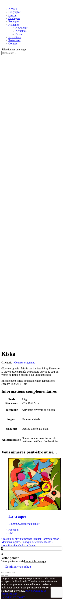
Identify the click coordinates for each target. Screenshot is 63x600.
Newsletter (21, 27)
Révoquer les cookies (13, 596)
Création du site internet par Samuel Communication (30, 538)
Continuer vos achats (18, 566)
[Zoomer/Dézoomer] (13, 572)
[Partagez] (6, 572)
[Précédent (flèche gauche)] (2, 575)
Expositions (14, 37)
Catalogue (14, 18)
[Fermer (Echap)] (2, 572)
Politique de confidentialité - (37, 541)
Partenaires (14, 40)
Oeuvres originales (24, 362)
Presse (18, 34)
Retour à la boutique (35, 561)
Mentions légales (10, 541)
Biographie (14, 12)
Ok (26, 590)
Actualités (13, 24)
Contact (12, 43)
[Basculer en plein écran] (9, 572)
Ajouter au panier (29, 523)
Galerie (12, 15)
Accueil (12, 8)
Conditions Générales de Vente (18, 545)
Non (30, 590)
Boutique (13, 21)
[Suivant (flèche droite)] (6, 575)
